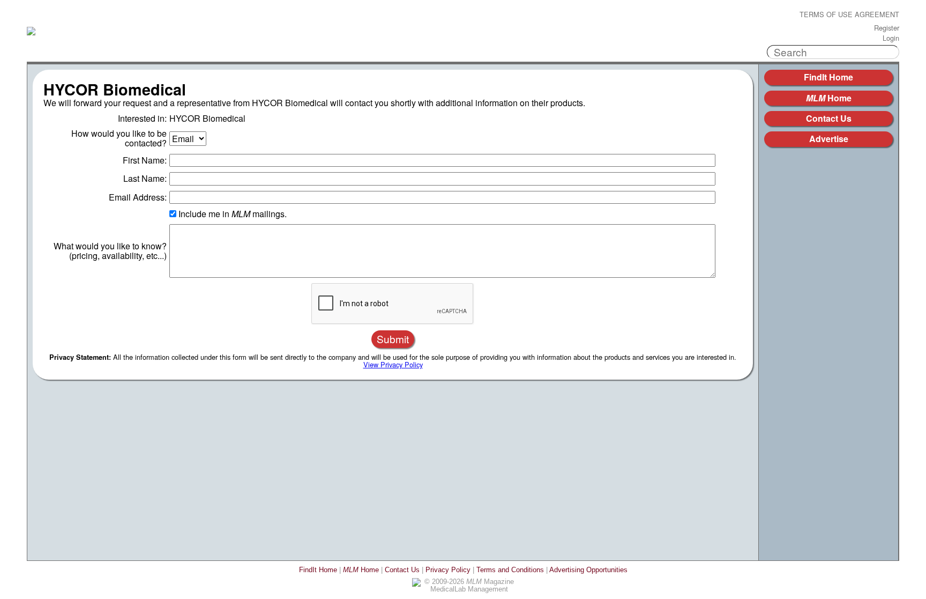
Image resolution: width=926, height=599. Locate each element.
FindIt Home (828, 77)
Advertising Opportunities (588, 570)
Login (891, 38)
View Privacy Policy (393, 364)
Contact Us (829, 118)
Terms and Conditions (510, 570)
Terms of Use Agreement (849, 15)
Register (886, 28)
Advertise (828, 138)
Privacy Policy (448, 570)
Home (829, 98)
